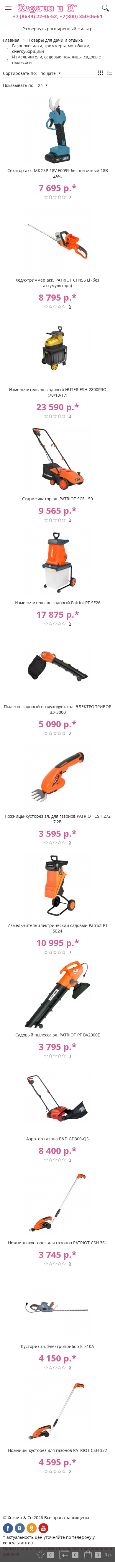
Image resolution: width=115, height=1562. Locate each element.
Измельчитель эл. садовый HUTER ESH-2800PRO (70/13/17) (57, 392)
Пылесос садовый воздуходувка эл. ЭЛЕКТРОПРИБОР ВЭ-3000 (57, 709)
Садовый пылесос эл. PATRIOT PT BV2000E (57, 1035)
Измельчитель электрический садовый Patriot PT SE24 (57, 928)
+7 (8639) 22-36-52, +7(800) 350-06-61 (58, 16)
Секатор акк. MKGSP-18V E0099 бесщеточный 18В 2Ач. (57, 173)
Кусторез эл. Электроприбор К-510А (57, 1346)
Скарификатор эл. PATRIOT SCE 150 (57, 498)
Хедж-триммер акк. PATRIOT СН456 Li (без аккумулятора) (57, 282)
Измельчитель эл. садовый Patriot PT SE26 (58, 602)
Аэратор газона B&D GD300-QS (57, 1139)
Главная (11, 40)
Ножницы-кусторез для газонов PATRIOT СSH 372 (57, 1450)
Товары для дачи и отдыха (56, 40)
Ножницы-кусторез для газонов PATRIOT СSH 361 (57, 1242)
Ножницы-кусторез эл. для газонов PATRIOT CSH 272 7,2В (58, 818)
